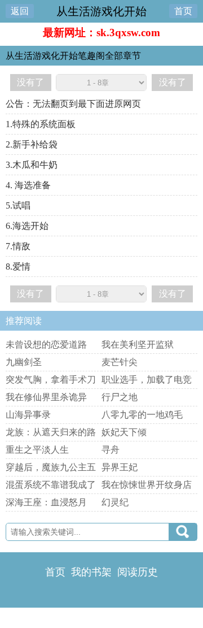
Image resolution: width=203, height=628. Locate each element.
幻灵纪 (115, 502)
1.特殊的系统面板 (41, 124)
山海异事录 (28, 414)
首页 (183, 11)
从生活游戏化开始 (101, 11)
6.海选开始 (27, 226)
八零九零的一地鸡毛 (142, 414)
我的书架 (91, 572)
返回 (20, 11)
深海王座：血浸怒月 (46, 502)
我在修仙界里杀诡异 (46, 397)
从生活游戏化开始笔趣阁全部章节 (73, 55)
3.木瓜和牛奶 (32, 165)
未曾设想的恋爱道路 (46, 344)
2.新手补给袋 (32, 144)
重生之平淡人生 (37, 449)
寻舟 (111, 449)
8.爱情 (18, 266)
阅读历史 (137, 572)
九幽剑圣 (24, 362)
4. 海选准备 (28, 185)
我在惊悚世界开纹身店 (147, 485)
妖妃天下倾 (124, 432)
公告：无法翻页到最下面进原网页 (73, 104)
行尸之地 (120, 397)
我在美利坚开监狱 (138, 344)
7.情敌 (18, 246)
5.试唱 (18, 205)
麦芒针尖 (120, 362)
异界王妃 (120, 467)
